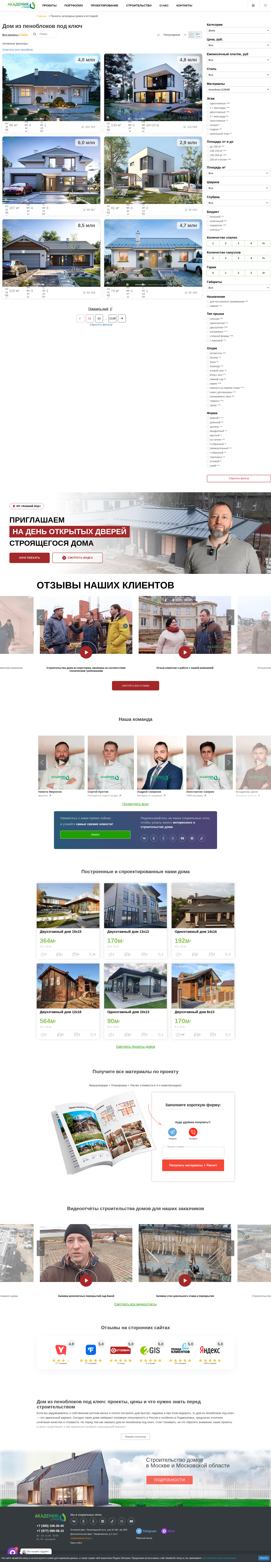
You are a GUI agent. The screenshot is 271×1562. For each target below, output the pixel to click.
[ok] (153, 838)
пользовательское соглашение (219, 1558)
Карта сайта (76, 1543)
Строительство (139, 5)
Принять (264, 1558)
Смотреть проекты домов (135, 1046)
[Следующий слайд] (230, 617)
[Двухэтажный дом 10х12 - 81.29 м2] (153, 170)
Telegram (150, 1531)
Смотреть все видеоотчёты (135, 1304)
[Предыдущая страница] (80, 318)
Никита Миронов (50, 791)
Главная (41, 16)
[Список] (192, 35)
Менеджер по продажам (150, 795)
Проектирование (104, 5)
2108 (112, 318)
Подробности (169, 1480)
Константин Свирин (200, 791)
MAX (171, 1531)
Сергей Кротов (98, 791)
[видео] (86, 652)
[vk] (144, 838)
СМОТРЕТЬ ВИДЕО (80, 557)
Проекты (49, 5)
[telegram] (192, 838)
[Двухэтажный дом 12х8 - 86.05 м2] (51, 87)
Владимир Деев (247, 791)
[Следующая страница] (122, 318)
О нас (164, 5)
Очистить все (11, 49)
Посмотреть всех (135, 804)
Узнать (95, 834)
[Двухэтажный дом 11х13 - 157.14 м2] (51, 170)
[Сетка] (198, 35)
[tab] (38, 284)
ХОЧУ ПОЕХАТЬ (29, 557)
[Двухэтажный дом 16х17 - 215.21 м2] (51, 253)
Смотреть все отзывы (135, 685)
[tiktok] (201, 838)
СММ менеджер (195, 795)
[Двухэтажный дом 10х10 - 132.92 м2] (153, 87)
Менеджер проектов (246, 795)
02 (99, 318)
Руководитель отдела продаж (103, 795)
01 (89, 318)
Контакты (184, 5)
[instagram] (172, 838)
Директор (43, 795)
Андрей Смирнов (149, 791)
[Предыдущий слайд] (41, 617)
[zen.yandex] (163, 838)
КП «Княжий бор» (28, 506)
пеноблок (27, 49)
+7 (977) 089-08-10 (50, 1531)
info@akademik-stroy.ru (81, 1538)
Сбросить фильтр (101, 324)
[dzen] (93, 1521)
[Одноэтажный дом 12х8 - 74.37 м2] (153, 253)
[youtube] (182, 838)
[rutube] (121, 1521)
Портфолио (73, 5)
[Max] (22, 1552)
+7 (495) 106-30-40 (50, 1525)
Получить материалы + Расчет (193, 1165)
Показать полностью (135, 1436)
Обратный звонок (144, 1538)
